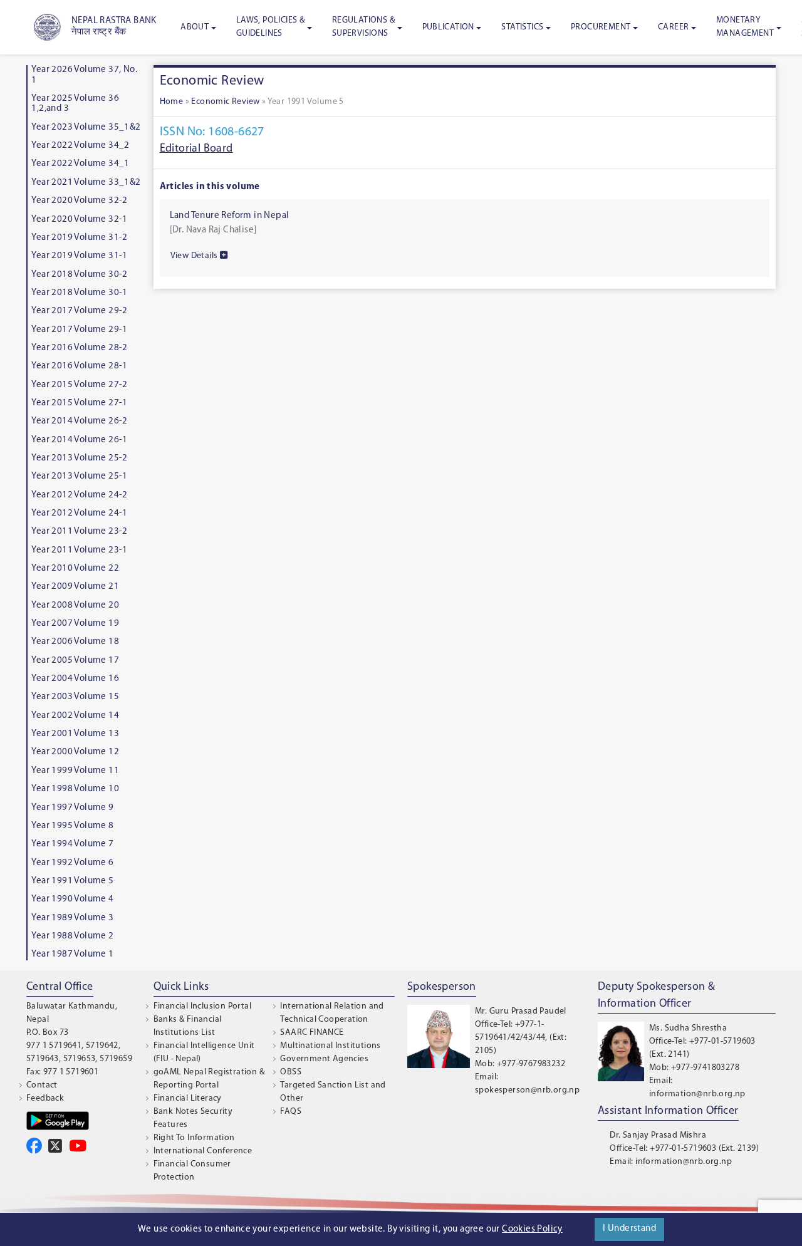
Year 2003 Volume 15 (75, 697)
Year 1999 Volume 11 (75, 771)
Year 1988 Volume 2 (72, 936)
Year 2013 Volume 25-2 (79, 458)
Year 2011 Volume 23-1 (79, 550)
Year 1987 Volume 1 (72, 954)
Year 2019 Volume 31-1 (79, 256)
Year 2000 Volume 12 (75, 752)
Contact (42, 1085)
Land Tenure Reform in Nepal (229, 216)
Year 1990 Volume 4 (72, 899)
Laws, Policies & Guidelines (270, 27)
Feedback (45, 1098)
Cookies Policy (532, 1229)
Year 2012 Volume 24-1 (79, 513)
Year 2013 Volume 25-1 (79, 476)
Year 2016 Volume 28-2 (79, 348)
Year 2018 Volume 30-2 (79, 274)
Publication (448, 27)
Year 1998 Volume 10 (75, 789)
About (194, 27)
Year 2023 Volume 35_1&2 (85, 127)
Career (673, 27)
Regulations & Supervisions (363, 27)
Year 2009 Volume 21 (75, 586)
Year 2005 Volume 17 (75, 660)
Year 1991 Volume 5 (72, 881)
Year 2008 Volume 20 (75, 605)
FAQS (290, 1111)
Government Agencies (324, 1059)
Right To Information (194, 1138)
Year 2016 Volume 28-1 (79, 366)
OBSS (290, 1072)
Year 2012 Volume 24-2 (79, 495)
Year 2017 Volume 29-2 (79, 311)
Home (172, 101)
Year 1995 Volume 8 (72, 826)
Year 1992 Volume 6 (72, 863)
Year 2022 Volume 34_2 (80, 145)
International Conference (203, 1151)
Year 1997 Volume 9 (72, 807)
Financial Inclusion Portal (202, 1006)
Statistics (522, 27)
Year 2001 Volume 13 (75, 734)
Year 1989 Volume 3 (72, 918)
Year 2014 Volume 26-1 (79, 440)
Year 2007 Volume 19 (75, 623)
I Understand (629, 1228)
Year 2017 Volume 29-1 (79, 330)
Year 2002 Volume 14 (75, 715)
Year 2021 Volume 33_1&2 (85, 182)
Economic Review (225, 101)
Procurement (600, 27)
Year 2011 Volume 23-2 (79, 531)
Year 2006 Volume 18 (75, 641)
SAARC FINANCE (311, 1032)
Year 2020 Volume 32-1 (79, 219)
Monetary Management (745, 27)
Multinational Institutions (330, 1046)
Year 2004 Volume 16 (75, 678)
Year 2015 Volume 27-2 (79, 385)
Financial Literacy (188, 1098)
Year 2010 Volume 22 (75, 568)
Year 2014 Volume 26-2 (79, 421)
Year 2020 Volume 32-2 (79, 200)
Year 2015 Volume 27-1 (79, 403)
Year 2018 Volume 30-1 (79, 293)
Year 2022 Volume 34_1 (80, 164)
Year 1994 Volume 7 (72, 844)
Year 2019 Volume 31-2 (79, 237)
